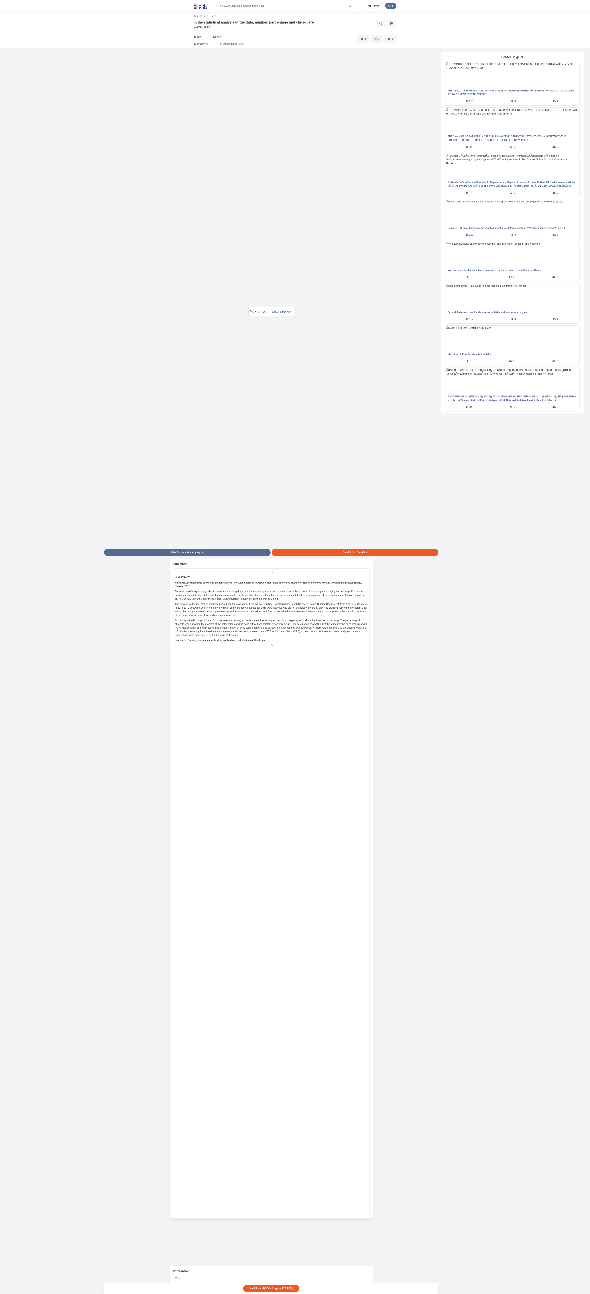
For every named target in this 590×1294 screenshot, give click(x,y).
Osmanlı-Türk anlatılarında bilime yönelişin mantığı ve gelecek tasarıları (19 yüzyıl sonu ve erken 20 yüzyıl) (506, 228)
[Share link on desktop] (380, 23)
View (178, 1278)
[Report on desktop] (391, 23)
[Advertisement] (54, 98)
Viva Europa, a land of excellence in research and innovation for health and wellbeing (494, 270)
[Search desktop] (350, 5)
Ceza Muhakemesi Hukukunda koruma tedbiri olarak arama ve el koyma (487, 312)
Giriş (390, 5)
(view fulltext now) (282, 312)
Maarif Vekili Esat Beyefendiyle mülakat (470, 354)
